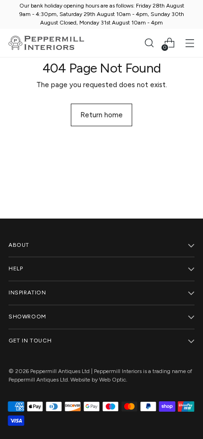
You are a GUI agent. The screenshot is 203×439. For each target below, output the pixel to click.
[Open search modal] (149, 43)
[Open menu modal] (189, 43)
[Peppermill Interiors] (46, 43)
